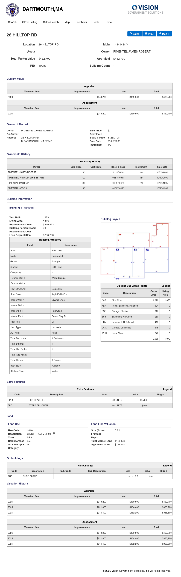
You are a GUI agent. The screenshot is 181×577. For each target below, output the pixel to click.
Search (12, 22)
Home (108, 22)
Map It (165, 34)
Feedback (81, 22)
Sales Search (51, 22)
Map (67, 22)
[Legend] (53, 433)
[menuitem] (12, 21)
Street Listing (29, 22)
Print (150, 34)
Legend (166, 285)
